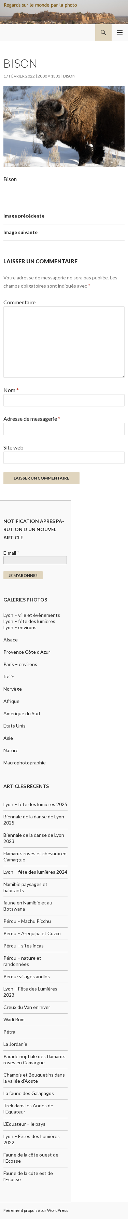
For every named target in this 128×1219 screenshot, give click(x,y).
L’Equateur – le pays (24, 1124)
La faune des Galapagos (28, 1093)
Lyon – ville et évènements (31, 615)
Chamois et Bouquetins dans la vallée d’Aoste (34, 1078)
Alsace (10, 639)
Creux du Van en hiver (26, 1007)
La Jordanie (15, 1044)
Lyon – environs (20, 627)
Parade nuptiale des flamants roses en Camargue (34, 1059)
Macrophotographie (24, 762)
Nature (10, 750)
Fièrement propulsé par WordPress (35, 1210)
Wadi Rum (14, 1019)
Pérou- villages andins (26, 976)
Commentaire (19, 302)
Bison (69, 76)
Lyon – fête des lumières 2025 (35, 804)
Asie (8, 738)
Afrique (11, 701)
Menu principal (120, 32)
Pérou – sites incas (23, 945)
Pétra (9, 1032)
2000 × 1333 (49, 76)
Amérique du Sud (21, 713)
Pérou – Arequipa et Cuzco (32, 933)
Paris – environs (20, 664)
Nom (11, 390)
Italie (8, 676)
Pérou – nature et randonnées (22, 961)
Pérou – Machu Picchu (27, 921)
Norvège (12, 689)
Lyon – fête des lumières (29, 621)
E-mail (11, 553)
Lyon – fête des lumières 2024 (35, 872)
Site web (13, 447)
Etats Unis (14, 726)
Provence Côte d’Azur (26, 652)
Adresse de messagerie (31, 418)
